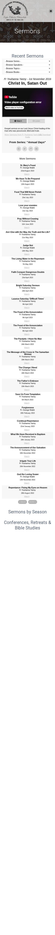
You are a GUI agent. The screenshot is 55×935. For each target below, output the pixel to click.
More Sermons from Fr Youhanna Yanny (22, 135)
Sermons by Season (27, 511)
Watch (19, 121)
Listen (37, 121)
